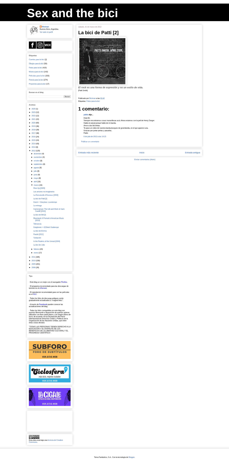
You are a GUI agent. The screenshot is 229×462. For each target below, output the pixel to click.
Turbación (37, 238)
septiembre (38, 164)
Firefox (64, 282)
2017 (34, 133)
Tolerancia (37, 224)
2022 (34, 116)
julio (35, 171)
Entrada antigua (192, 152)
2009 (34, 264)
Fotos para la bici (93, 101)
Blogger (131, 457)
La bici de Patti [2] (40, 199)
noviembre (38, 157)
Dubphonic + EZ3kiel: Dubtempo (46, 227)
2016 (34, 137)
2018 (34, 130)
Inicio (141, 152)
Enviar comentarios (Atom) (144, 159)
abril (35, 182)
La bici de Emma (40, 231)
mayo (36, 178)
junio (36, 175)
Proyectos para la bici (37, 84)
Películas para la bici (37, 76)
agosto (36, 168)
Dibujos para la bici (36, 64)
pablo (86, 115)
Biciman (45, 27)
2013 (34, 147)
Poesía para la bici (36, 80)
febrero (37, 249)
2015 (34, 140)
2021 (34, 119)
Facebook (43, 304)
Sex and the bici (72, 13)
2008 (34, 267)
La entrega (37, 206)
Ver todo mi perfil (46, 32)
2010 (34, 261)
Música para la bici (36, 72)
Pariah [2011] (38, 234)
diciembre (38, 154)
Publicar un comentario (90, 142)
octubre (37, 161)
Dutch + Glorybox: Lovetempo (45, 202)
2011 (34, 257)
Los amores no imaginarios (44, 192)
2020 (34, 123)
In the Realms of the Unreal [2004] (46, 241)
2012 (34, 151)
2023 (34, 112)
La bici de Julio (39, 245)
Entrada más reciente (88, 152)
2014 (34, 144)
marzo (36, 185)
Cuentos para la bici (36, 59)
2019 (34, 126)
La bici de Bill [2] (39, 215)
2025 (34, 109)
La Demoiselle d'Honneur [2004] (45, 195)
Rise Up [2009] (39, 188)
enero (36, 253)
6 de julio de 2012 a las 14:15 (95, 136)
